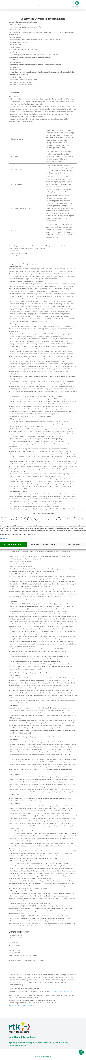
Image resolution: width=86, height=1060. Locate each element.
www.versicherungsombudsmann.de (22, 1005)
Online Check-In (38, 1043)
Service (46, 1043)
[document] (43, 19)
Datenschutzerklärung (24, 1043)
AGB (51, 1043)
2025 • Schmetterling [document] (43, 1056)
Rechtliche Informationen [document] (23, 1037)
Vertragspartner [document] (19, 932)
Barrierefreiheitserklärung (17, 1045)
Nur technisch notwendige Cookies (43, 544)
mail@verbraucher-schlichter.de (64, 991)
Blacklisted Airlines (60, 1043)
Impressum (12, 1043)
